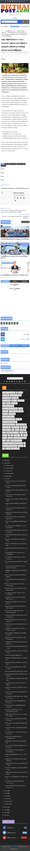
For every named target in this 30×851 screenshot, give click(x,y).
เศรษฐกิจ (19, 419)
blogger (5, 281)
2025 (5, 463)
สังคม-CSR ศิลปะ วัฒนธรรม (7, 244)
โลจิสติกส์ (23, 429)
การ (4, 440)
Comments (24, 345)
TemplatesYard (5, 849)
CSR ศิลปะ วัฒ (6, 429)
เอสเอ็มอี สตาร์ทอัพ (21, 424)
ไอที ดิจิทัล (15, 397)
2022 (5, 812)
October (7, 471)
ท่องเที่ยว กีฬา (6, 427)
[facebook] (5, 1)
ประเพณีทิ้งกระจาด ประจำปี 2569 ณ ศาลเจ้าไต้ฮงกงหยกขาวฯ (14, 257)
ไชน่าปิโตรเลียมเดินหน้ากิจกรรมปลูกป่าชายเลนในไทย (15, 239)
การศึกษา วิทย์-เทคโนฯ (10, 26)
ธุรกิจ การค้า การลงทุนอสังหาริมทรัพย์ (12, 443)
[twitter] (8, 1)
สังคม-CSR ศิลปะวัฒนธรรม (10, 421)
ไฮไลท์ (20, 408)
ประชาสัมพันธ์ (6, 400)
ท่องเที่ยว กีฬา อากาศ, (19, 54)
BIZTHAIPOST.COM (14, 846)
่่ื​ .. (3, 448)
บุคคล (21, 432)
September (8, 473)
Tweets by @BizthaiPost (7, 371)
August (7, 476)
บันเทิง (20, 392)
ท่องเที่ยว (5, 411)
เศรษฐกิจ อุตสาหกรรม (8, 424)
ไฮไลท (10, 437)
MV (13, 429)
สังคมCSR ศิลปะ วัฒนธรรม (9, 445)
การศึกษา (16, 435)
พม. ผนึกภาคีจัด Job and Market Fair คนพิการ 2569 (14, 275)
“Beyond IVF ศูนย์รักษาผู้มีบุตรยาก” (13, 655)
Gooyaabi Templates (23, 849)
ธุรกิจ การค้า (15, 427)
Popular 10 (5, 345)
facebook (24, 281)
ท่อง (8, 440)
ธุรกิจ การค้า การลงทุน (6, 227)
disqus (15, 281)
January (7, 804)
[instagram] (22, 1)
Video (17, 429)
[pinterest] (10, 1)
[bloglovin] (12, 1)
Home (2, 31)
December (8, 465)
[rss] (17, 1)
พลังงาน (14, 400)
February (7, 801)
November (8, 468)
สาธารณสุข (12, 413)
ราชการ (5, 413)
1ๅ (11, 435)
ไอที (4, 403)
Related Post (5, 222)
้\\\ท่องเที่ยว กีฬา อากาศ (12, 448)
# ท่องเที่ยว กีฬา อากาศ (10, 164)
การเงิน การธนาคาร (16, 395)
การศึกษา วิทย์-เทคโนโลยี (16, 411)
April (6, 796)
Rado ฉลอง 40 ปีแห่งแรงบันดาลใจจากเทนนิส (16, 671)
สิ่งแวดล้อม (6, 395)
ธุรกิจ (25, 435)
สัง (25, 432)
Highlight (15, 345)
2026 (5, 460)
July (6, 478)
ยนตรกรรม (21, 400)
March (7, 798)
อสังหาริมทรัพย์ (7, 397)
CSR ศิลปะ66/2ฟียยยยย (20, 437)
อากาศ (5, 437)
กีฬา (4, 432)
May (6, 793)
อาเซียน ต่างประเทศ (8, 405)
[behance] (19, 1)
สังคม (8, 403)
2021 (5, 815)
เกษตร (24, 427)
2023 (5, 810)
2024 (5, 807)
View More (26, 222)
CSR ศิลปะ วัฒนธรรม (8, 416)
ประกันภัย (14, 403)
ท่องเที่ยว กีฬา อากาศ (10, 31)
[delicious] (24, 1)
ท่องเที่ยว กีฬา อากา (16, 440)
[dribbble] (15, 1)
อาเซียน (20, 445)
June (6, 790)
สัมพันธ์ (5, 435)
